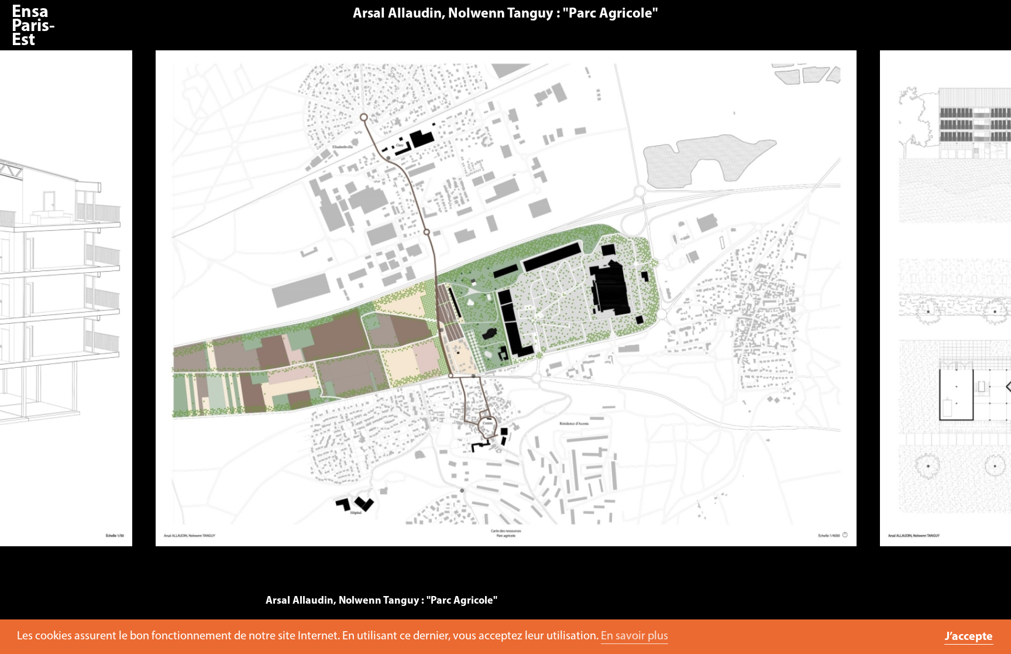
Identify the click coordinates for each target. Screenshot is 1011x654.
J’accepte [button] (969, 637)
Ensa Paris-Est (33, 27)
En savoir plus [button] (634, 636)
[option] (506, 304)
